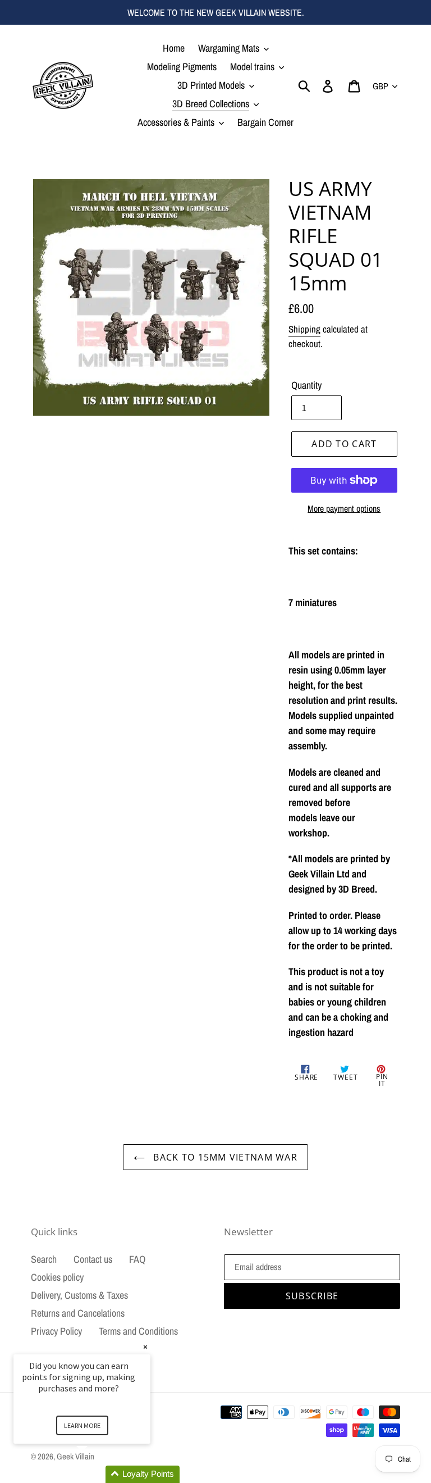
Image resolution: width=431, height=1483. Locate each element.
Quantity (306, 385)
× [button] (145, 1346)
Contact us (93, 1259)
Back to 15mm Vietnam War (223, 1157)
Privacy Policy (56, 1331)
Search (44, 1259)
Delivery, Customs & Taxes (79, 1295)
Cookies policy (57, 1277)
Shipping (304, 328)
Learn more (82, 1425)
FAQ (137, 1259)
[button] (95, 1474)
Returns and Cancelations (78, 1313)
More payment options (344, 508)
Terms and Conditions (138, 1331)
